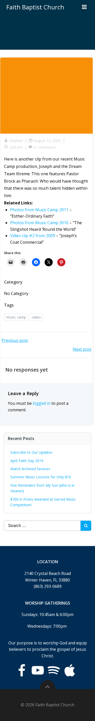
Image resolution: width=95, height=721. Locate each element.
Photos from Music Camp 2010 (39, 222)
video (36, 317)
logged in (41, 403)
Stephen (16, 140)
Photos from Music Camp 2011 (39, 210)
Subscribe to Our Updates (31, 452)
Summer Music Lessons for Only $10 (40, 476)
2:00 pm (16, 147)
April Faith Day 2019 (26, 460)
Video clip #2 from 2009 (32, 235)
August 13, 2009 (47, 140)
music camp (16, 317)
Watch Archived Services (30, 468)
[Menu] (84, 7)
